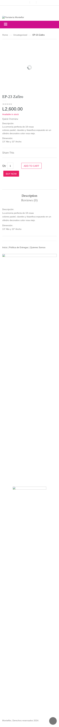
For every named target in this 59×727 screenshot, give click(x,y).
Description (29, 196)
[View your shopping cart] (33, 2)
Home (5, 35)
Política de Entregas (18, 247)
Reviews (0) (29, 200)
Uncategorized (20, 35)
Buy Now (11, 174)
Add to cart (31, 166)
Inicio (4, 247)
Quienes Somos (37, 247)
